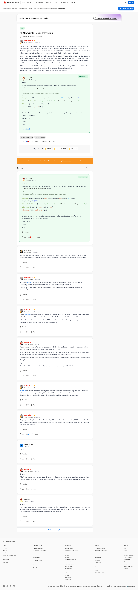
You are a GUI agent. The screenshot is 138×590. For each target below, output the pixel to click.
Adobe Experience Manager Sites (41, 8)
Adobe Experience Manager (25, 8)
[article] (54, 208)
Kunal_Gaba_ (28, 250)
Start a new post (67, 161)
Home (4, 8)
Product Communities (12, 8)
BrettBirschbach (28, 40)
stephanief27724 (28, 444)
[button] (126, 8)
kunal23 (29, 282)
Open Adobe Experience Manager (107, 18)
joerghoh (26, 342)
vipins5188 (29, 78)
